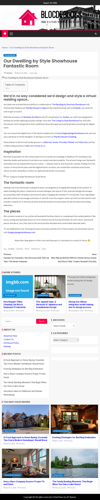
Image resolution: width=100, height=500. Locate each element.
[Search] (95, 33)
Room (27, 249)
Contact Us (9, 339)
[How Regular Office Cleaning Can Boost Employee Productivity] (17, 286)
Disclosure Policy (11, 343)
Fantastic (19, 249)
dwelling (11, 249)
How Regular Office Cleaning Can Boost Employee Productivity (15, 305)
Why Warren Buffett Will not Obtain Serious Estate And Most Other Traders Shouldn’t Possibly (73, 257)
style (43, 249)
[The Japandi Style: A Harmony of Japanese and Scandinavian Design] (50, 286)
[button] (11, 33)
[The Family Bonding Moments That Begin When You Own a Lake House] (74, 463)
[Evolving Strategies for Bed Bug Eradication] (74, 419)
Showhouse (35, 249)
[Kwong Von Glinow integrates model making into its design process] (82, 286)
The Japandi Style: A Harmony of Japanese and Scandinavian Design (49, 305)
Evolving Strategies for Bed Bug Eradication (23, 369)
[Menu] (11, 33)
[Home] (5, 33)
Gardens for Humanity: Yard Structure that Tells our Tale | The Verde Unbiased (26, 257)
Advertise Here (10, 335)
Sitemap (7, 346)
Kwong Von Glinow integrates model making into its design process (81, 305)
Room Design (10, 55)
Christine (9, 73)
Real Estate (9, 431)
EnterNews (58, 497)
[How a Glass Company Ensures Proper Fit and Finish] (25, 463)
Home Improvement (62, 431)
